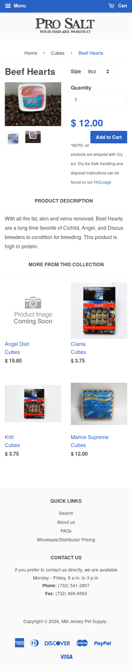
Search (66, 513)
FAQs (66, 530)
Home (30, 52)
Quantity (81, 87)
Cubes (58, 52)
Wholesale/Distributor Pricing (66, 539)
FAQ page (102, 182)
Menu (19, 5)
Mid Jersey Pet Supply (85, 621)
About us (66, 522)
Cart (122, 5)
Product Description (64, 200)
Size (76, 71)
